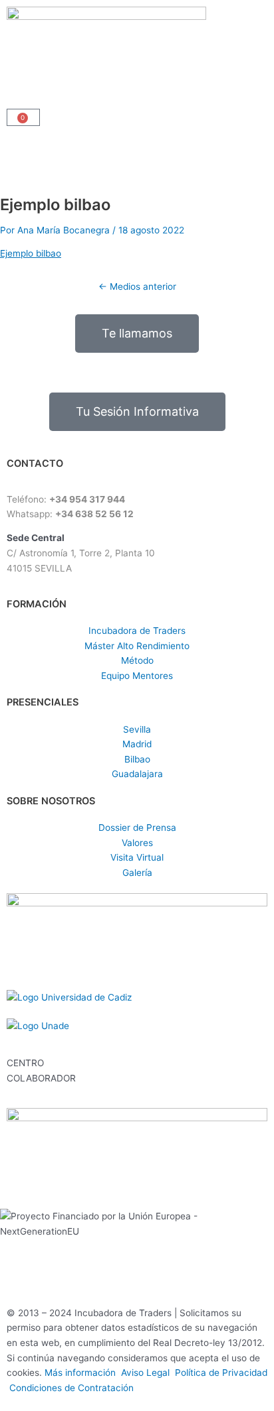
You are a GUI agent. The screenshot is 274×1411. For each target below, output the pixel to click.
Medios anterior (137, 286)
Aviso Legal (148, 1372)
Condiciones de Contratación (71, 1387)
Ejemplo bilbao (30, 253)
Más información (83, 1372)
